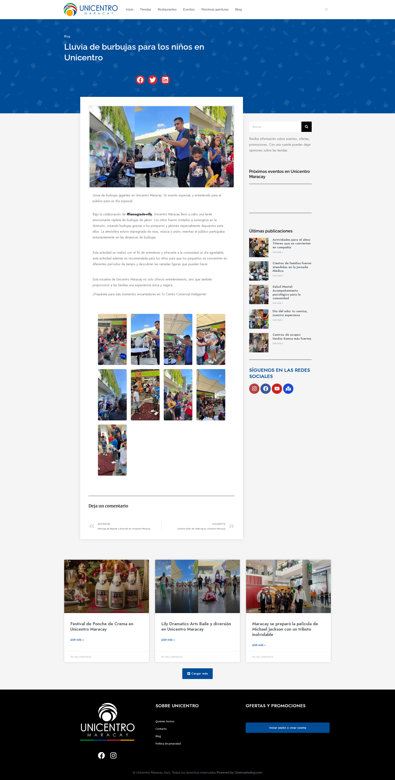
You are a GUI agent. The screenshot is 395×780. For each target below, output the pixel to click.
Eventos (189, 9)
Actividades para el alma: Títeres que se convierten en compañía (292, 243)
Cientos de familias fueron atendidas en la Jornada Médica (292, 267)
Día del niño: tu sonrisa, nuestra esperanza (290, 313)
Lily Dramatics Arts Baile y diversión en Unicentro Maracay (196, 626)
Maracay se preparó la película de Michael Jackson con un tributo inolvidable (285, 629)
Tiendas (145, 9)
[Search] (306, 127)
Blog (238, 9)
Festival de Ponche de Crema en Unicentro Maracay (101, 626)
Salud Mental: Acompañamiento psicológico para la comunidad (287, 292)
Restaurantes (167, 9)
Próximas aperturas (215, 9)
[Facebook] (265, 389)
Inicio (129, 9)
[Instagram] (254, 389)
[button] (140, 79)
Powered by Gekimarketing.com (239, 772)
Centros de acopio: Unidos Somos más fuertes (292, 336)
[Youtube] (277, 389)
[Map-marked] (288, 389)
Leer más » (278, 252)
